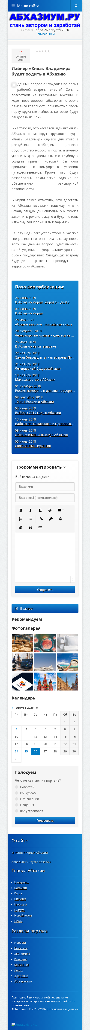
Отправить (45, 590)
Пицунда (20, 899)
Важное (26, 608)
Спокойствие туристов (33, 446)
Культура (20, 959)
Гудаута (19, 910)
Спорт (18, 970)
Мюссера (20, 904)
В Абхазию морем (29, 313)
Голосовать (45, 820)
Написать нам (45, 34)
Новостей (27, 787)
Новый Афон (23, 915)
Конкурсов (28, 793)
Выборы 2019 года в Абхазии (38, 412)
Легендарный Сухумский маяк (38, 368)
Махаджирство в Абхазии (35, 379)
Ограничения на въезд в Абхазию (41, 434)
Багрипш (20, 888)
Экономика (22, 954)
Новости (20, 943)
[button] (20, 510)
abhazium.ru (45, 21)
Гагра (18, 893)
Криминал (21, 965)
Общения (27, 805)
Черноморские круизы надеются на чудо (47, 335)
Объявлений (29, 799)
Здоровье (21, 976)
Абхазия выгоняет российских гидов (43, 324)
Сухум (18, 921)
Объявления (23, 981)
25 (26, 751)
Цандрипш (21, 882)
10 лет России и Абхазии (34, 401)
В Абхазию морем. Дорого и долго (42, 302)
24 (16, 751)
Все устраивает (31, 811)
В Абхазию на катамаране (35, 346)
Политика (20, 948)
